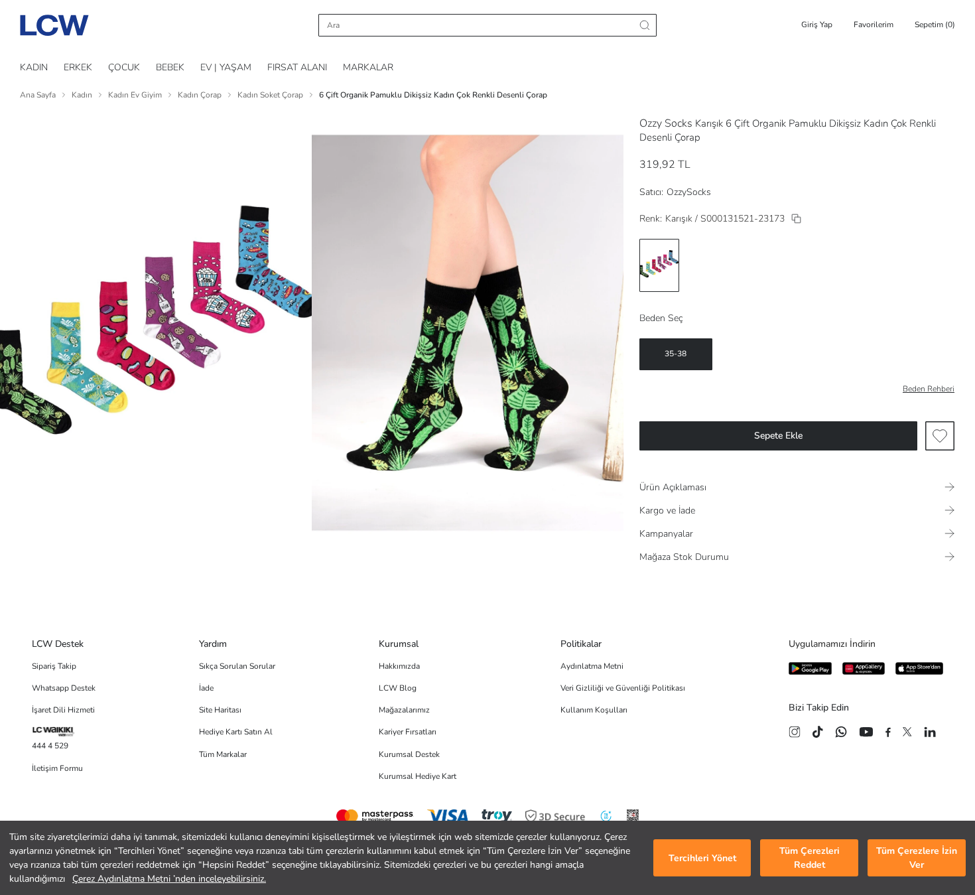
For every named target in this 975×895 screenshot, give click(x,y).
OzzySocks (689, 192)
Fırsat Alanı (297, 67)
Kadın (82, 95)
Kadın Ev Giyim (135, 95)
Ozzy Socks (665, 123)
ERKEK (78, 67)
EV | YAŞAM (225, 67)
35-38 (675, 353)
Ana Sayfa (38, 95)
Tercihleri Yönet (702, 858)
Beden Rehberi (928, 388)
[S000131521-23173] (796, 218)
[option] (659, 265)
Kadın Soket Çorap (270, 95)
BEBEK (170, 67)
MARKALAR (368, 67)
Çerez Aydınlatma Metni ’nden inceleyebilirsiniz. (169, 878)
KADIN (34, 67)
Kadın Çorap (200, 95)
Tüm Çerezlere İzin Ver (916, 858)
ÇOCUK (124, 67)
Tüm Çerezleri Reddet (809, 858)
